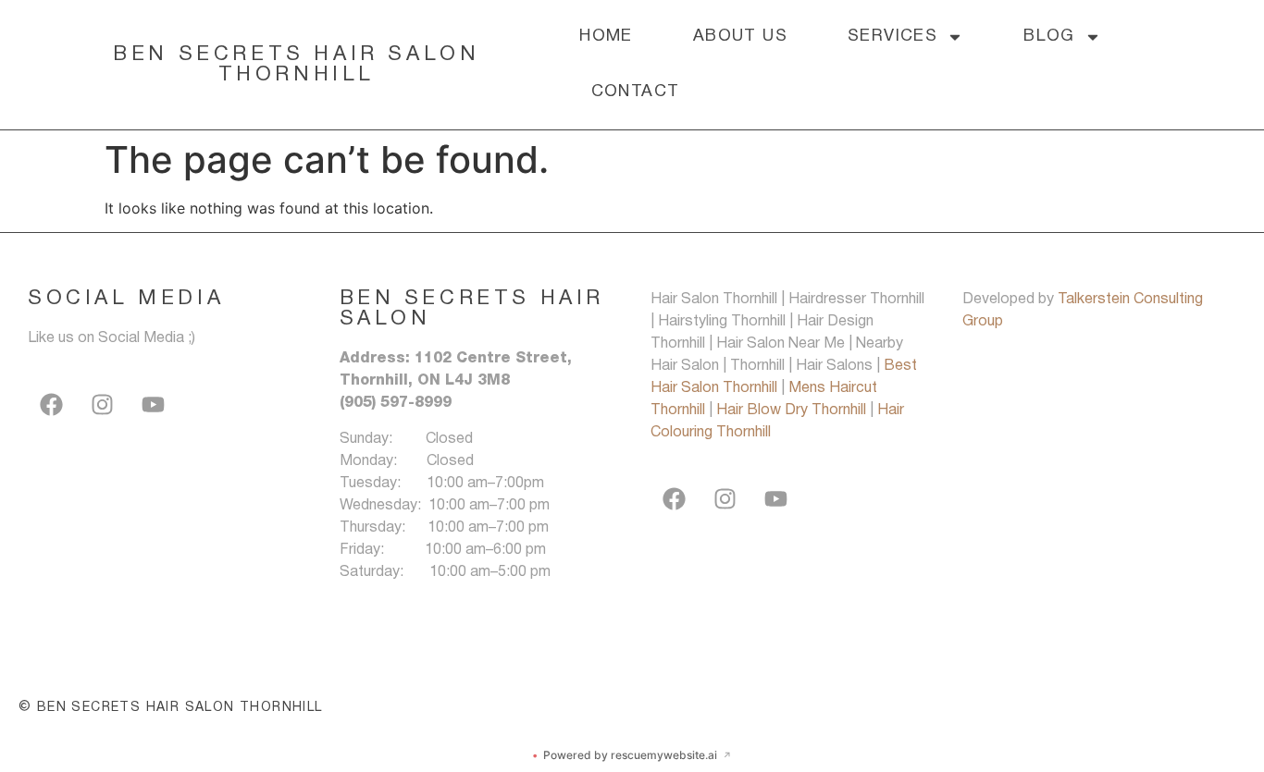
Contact (635, 92)
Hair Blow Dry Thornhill (793, 410)
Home (606, 36)
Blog (1049, 36)
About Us (740, 36)
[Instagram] (102, 405)
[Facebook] (51, 405)
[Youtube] (153, 405)
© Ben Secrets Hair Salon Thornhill (171, 708)
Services (892, 36)
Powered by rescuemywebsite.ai (632, 755)
